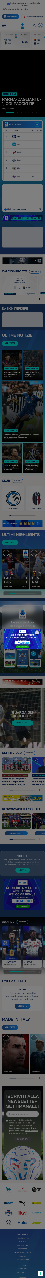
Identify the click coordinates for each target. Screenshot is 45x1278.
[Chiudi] (37, 633)
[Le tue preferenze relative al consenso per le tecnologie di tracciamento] (40, 1273)
